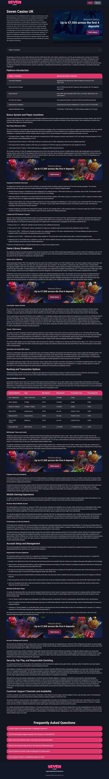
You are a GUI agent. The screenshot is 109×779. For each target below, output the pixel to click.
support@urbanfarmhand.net (54, 771)
